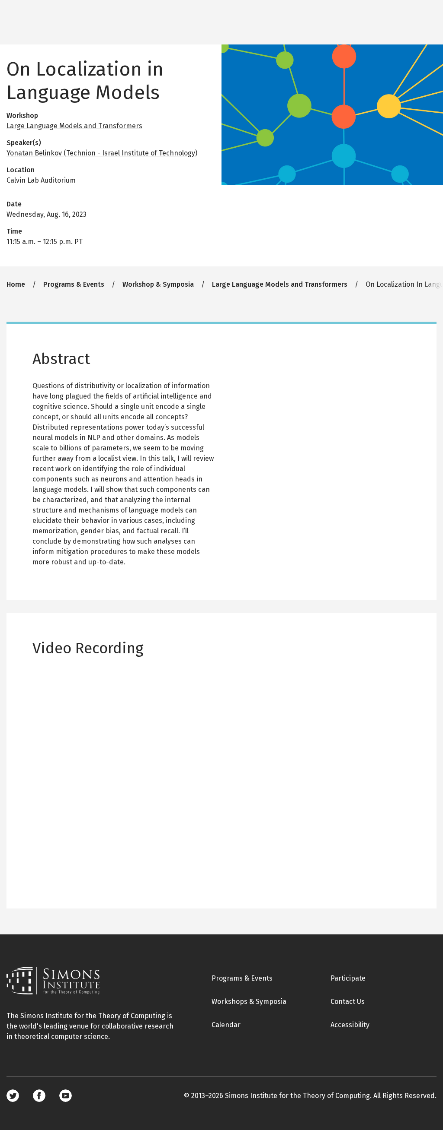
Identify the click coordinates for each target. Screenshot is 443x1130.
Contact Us (348, 1001)
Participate (348, 978)
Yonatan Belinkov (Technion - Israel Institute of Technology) (101, 153)
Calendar (226, 1025)
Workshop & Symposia (158, 284)
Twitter (12, 1095)
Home (15, 284)
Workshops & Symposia (249, 1001)
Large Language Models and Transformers (74, 126)
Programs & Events (73, 284)
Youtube (65, 1095)
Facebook (39, 1095)
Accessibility (350, 1025)
